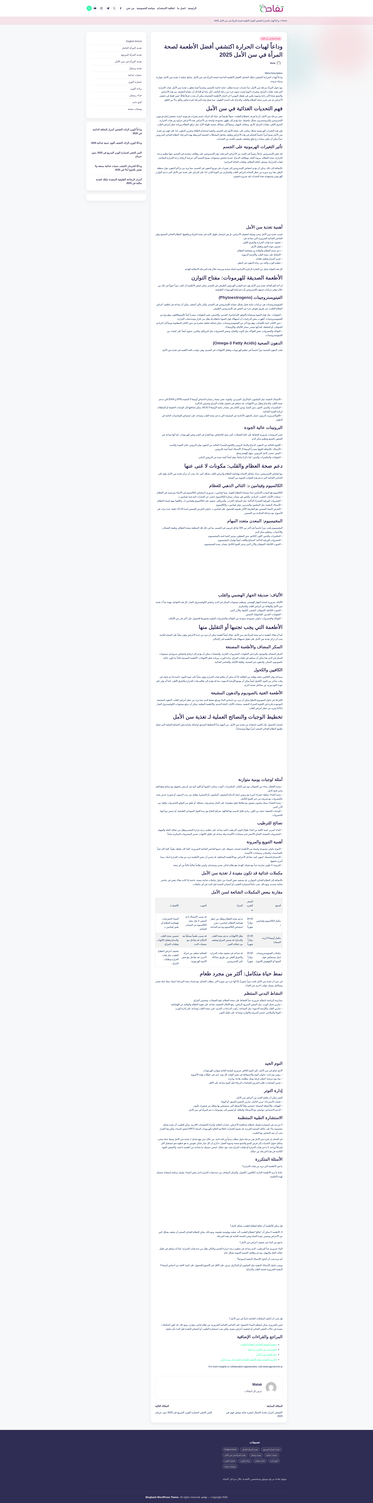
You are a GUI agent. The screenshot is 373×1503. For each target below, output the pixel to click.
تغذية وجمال (135, 68)
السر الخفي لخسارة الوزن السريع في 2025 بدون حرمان (117, 154)
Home (284, 21)
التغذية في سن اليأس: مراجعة (262, 1349)
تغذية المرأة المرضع (131, 54)
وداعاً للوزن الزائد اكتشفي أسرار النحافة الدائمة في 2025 (117, 131)
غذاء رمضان (135, 95)
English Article (134, 41)
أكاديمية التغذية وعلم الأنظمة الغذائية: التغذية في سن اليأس (248, 1359)
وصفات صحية (135, 109)
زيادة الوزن (136, 88)
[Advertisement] (219, 201)
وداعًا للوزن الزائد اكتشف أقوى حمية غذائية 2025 (116, 143)
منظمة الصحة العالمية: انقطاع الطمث (259, 1344)
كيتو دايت (137, 102)
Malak (257, 1384)
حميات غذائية (135, 75)
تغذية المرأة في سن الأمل (270, 39)
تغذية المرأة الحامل (132, 48)
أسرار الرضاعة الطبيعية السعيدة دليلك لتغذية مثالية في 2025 (119, 181)
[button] (253, 1391)
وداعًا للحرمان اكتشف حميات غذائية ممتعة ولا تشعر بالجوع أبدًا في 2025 (118, 168)
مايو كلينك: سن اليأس (266, 1354)
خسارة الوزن (135, 82)
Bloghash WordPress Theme (162, 1497)
